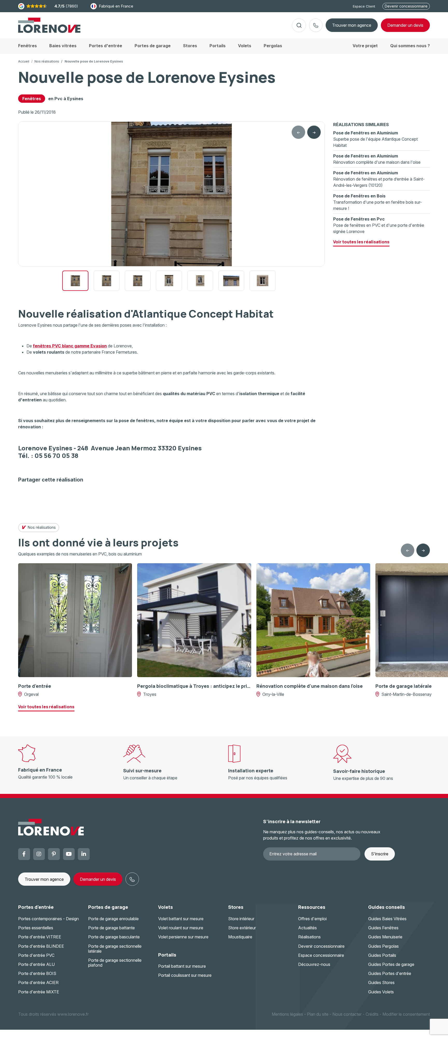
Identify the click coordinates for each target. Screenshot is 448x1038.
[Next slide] (314, 132)
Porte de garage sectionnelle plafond (115, 963)
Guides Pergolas (383, 946)
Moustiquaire (240, 936)
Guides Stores (381, 982)
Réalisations (309, 936)
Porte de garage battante (111, 927)
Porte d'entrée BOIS (37, 973)
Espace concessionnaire (321, 955)
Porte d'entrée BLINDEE (41, 946)
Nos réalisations (46, 61)
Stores (235, 907)
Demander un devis (98, 879)
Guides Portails (382, 955)
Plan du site (317, 1014)
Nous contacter (347, 1014)
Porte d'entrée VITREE (39, 936)
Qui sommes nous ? (410, 45)
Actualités (307, 927)
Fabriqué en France (116, 6)
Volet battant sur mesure (181, 918)
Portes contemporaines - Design (48, 918)
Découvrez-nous (314, 964)
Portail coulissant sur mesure (185, 975)
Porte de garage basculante (114, 936)
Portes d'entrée (36, 907)
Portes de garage (108, 907)
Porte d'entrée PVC (36, 955)
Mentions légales (287, 1014)
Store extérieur (242, 927)
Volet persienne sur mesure (183, 936)
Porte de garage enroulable (113, 918)
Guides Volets (381, 991)
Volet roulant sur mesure (180, 927)
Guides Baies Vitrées (387, 918)
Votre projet (365, 45)
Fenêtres (31, 98)
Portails (167, 955)
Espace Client (364, 6)
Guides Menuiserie (385, 936)
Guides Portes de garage (391, 964)
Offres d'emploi (312, 918)
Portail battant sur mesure (182, 966)
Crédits (372, 1014)
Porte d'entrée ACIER (38, 982)
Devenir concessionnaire (406, 6)
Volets (165, 907)
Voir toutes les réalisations (361, 242)
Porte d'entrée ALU (36, 964)
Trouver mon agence (351, 25)
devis (405, 25)
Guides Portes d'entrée (389, 973)
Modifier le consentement (406, 1014)
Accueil (23, 61)
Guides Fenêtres (383, 927)
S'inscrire (379, 853)
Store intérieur (241, 918)
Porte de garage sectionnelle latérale (115, 949)
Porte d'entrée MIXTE (38, 991)
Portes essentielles (35, 927)
